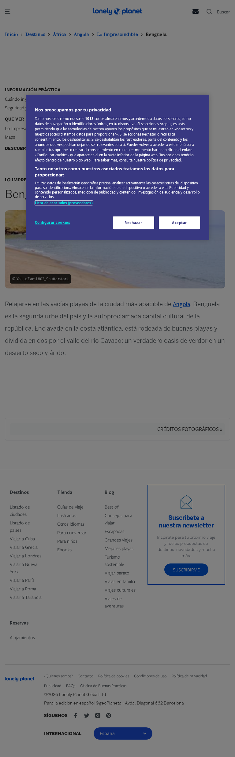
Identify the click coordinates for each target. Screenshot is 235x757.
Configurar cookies (52, 222)
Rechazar (133, 222)
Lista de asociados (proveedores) (64, 203)
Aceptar (179, 222)
